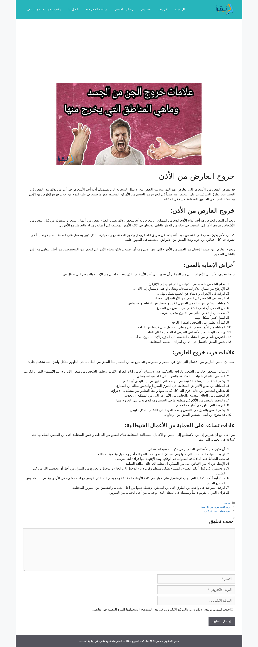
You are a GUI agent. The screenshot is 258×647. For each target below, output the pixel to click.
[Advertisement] (129, 54)
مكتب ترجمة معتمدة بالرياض (44, 9)
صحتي (226, 502)
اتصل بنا (73, 9)
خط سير (146, 9)
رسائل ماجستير (124, 9)
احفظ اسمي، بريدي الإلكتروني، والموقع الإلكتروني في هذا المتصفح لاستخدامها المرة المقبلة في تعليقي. (161, 609)
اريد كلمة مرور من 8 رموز (215, 506)
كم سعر (162, 9)
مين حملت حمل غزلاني (217, 510)
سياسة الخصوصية (96, 9)
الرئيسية (180, 9)
